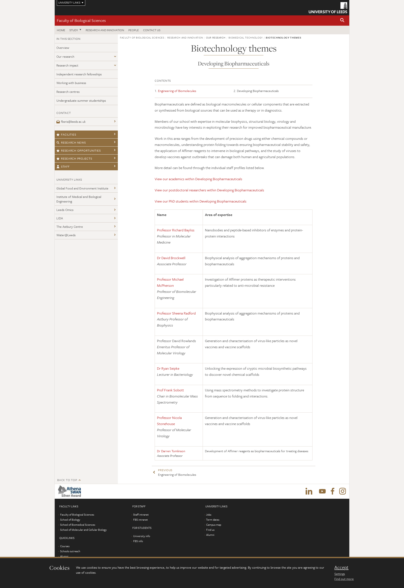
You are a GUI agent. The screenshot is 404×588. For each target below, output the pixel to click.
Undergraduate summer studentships (81, 100)
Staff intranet (141, 514)
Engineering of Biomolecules (177, 90)
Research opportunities (81, 150)
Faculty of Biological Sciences (81, 20)
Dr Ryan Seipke (168, 368)
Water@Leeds (66, 235)
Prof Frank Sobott (170, 390)
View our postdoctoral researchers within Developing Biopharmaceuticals (209, 190)
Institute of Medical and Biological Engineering (78, 199)
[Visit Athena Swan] (70, 491)
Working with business (71, 82)
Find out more (344, 578)
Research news (73, 142)
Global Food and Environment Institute (82, 188)
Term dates (212, 519)
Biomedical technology (246, 37)
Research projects (76, 158)
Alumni (64, 556)
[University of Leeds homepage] (328, 7)
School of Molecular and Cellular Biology (83, 530)
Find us (210, 530)
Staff (65, 166)
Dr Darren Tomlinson (171, 451)
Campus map (213, 525)
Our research (65, 56)
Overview (62, 47)
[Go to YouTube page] (322, 491)
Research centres (68, 91)
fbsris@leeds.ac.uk (73, 121)
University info (141, 536)
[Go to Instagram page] (342, 491)
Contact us (151, 30)
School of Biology (70, 519)
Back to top (67, 480)
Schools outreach (70, 551)
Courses (64, 546)
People (133, 30)
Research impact (67, 65)
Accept (341, 567)
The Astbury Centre (69, 226)
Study (73, 30)
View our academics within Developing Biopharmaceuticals (198, 178)
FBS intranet (140, 519)
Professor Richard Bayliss (175, 230)
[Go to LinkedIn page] (309, 491)
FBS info (138, 541)
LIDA (59, 218)
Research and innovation (105, 30)
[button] (342, 20)
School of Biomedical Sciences (77, 525)
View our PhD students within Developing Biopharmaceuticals (200, 201)
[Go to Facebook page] (332, 491)
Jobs (208, 514)
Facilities (68, 134)
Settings (339, 573)
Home (61, 30)
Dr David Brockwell (171, 257)
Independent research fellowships (79, 74)
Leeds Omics (64, 209)
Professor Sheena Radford (176, 313)
